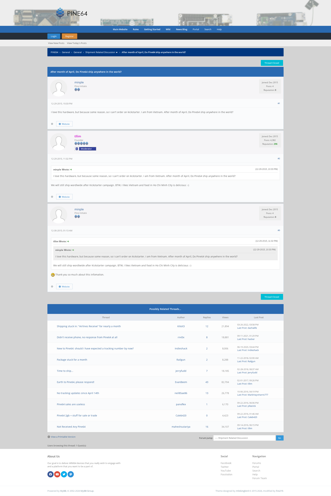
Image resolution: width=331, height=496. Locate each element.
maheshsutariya (181, 426)
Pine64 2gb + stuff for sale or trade (77, 415)
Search (207, 29)
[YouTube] (57, 474)
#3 (279, 230)
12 (206, 326)
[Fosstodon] (71, 474)
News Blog (181, 29)
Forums (256, 463)
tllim (250, 383)
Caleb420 (181, 415)
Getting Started (152, 29)
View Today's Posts (77, 43)
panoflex (181, 404)
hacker (251, 339)
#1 (279, 103)
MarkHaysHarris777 (258, 394)
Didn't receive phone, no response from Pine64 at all (87, 337)
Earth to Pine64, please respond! (75, 382)
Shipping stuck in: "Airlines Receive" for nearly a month (89, 326)
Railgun (181, 359)
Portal (196, 29)
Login (54, 36)
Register (69, 36)
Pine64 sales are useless (71, 404)
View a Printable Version (63, 436)
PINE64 (54, 52)
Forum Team (259, 478)
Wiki (168, 29)
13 (206, 393)
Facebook (226, 463)
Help (219, 29)
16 (206, 426)
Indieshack (181, 348)
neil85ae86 (181, 393)
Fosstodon (226, 474)
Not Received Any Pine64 (71, 426)
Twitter (225, 466)
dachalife (252, 327)
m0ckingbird (242, 490)
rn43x (181, 337)
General (66, 52)
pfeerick (252, 405)
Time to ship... (65, 370)
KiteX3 (181, 326)
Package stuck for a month (72, 359)
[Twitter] (64, 474)
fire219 (279, 490)
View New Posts (56, 43)
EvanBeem (181, 382)
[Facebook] (50, 474)
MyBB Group (87, 490)
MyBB (63, 490)
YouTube (226, 470)
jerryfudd (180, 370)
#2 (279, 158)
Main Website (120, 29)
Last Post (242, 327)
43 (206, 382)
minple (79, 82)
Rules (136, 29)
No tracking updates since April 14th (78, 393)
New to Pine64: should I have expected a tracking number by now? (95, 348)
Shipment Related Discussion (100, 52)
